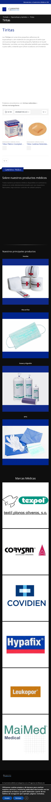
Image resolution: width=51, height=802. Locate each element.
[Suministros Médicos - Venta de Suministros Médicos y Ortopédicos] (13, 9)
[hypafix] (25, 644)
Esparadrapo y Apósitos (19, 17)
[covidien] (25, 598)
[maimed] (25, 737)
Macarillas (26, 310)
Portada (5, 17)
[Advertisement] (25, 75)
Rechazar (18, 798)
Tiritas (18, 142)
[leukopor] (25, 691)
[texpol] (25, 505)
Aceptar (7, 798)
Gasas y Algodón (25, 363)
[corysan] (25, 552)
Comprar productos (4, 148)
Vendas (25, 256)
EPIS (25, 417)
